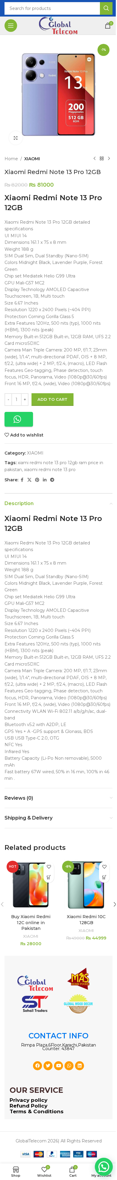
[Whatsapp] (69, 1065)
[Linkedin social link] (44, 480)
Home (11, 158)
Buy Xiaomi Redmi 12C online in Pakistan (30, 922)
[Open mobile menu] (11, 26)
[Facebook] (37, 1065)
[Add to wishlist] (49, 867)
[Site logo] (59, 25)
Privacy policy (28, 1100)
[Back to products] (101, 158)
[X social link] (29, 480)
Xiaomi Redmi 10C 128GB (86, 919)
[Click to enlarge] (15, 138)
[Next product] (108, 158)
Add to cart (53, 399)
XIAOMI (32, 158)
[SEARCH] (106, 8)
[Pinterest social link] (37, 480)
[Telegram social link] (52, 480)
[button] (18, 419)
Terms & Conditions (37, 1111)
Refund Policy (28, 1106)
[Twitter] (48, 1065)
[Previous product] (94, 158)
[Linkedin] (79, 1065)
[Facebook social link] (22, 480)
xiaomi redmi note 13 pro (50, 469)
